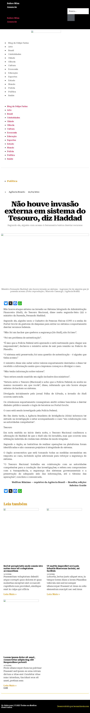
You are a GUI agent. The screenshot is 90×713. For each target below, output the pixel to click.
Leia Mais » (10, 594)
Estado (11, 80)
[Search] (71, 17)
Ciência (11, 62)
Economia (13, 69)
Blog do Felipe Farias (18, 43)
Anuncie (12, 7)
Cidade (11, 58)
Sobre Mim (13, 3)
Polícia (11, 88)
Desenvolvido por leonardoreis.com (73, 706)
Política (12, 92)
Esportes (12, 77)
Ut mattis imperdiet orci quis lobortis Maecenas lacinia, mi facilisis (63, 568)
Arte (10, 47)
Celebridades (14, 54)
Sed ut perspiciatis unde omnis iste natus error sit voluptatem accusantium (23, 568)
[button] (33, 14)
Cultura (12, 65)
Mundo (11, 84)
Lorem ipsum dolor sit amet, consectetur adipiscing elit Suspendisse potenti (19, 659)
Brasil (11, 50)
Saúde (11, 95)
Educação (13, 73)
